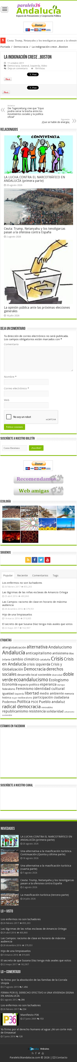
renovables (47, 707)
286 (23, 1000)
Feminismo (24, 689)
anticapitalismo (39, 653)
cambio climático (25, 659)
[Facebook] (34, 560)
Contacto (61, 1057)
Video (44, 65)
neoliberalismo (25, 698)
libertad (32, 693)
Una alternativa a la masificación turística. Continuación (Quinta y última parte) (46, 852)
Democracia (21, 46)
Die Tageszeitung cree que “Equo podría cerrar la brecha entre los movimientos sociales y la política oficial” (26, 111)
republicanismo (15, 711)
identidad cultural (49, 688)
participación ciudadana (51, 697)
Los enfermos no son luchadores (22, 582)
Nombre (10, 376)
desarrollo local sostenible (34, 674)
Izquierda (35, 65)
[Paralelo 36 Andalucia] (38, 10)
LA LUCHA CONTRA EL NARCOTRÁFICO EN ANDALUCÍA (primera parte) (34, 179)
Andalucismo (60, 647)
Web (6, 400)
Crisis (57, 659)
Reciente (22, 575)
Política (23, 701)
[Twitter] (41, 560)
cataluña (45, 659)
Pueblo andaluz (52, 702)
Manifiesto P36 (29, 1014)
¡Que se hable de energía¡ (55, 121)
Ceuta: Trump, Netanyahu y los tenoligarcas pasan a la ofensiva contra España (34, 230)
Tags (55, 575)
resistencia (37, 711)
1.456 (25, 987)
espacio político (28, 684)
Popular (8, 575)
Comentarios (40, 575)
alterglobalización (14, 647)
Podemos (9, 702)
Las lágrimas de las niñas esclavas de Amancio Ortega (35, 592)
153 (42, 1019)
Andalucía (13, 653)
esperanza (48, 684)
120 (21, 1036)
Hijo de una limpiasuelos (17, 614)
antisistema (60, 653)
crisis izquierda (38, 664)
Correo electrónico (16, 388)
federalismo (8, 689)
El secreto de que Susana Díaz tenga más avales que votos (37, 624)
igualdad (8, 693)
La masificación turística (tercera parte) (28, 40)
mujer (14, 698)
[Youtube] (47, 560)
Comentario (11, 344)
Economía (9, 684)
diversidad (57, 675)
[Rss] (28, 560)
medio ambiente (52, 693)
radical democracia (21, 706)
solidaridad (55, 711)
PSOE (34, 702)
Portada (5, 46)
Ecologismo (59, 680)
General (25, 65)
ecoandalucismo (31, 679)
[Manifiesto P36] (10, 1019)
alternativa (37, 647)
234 (24, 1009)
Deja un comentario (18, 68)
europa (61, 685)
